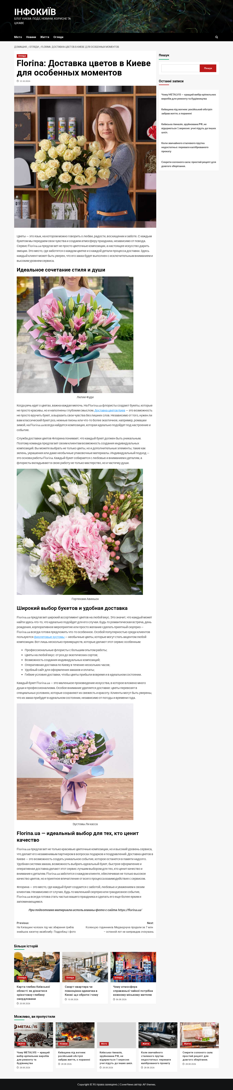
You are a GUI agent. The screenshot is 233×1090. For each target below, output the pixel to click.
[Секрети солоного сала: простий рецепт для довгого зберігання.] (199, 1035)
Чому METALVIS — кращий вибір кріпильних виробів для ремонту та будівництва (188, 96)
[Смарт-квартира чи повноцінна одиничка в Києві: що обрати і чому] (85, 967)
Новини (31, 37)
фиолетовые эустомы (49, 637)
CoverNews (127, 1084)
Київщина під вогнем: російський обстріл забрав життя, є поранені (186, 111)
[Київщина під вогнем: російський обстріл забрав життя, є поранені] (75, 1035)
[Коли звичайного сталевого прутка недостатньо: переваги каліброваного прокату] (158, 1035)
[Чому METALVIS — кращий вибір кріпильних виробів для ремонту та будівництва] (33, 1035)
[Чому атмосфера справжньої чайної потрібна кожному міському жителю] (133, 967)
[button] (217, 37)
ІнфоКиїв (35, 12)
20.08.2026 (25, 1003)
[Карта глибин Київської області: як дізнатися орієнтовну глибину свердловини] (37, 967)
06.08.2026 (121, 999)
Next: (120, 927)
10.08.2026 (73, 999)
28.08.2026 (25, 1067)
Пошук (164, 55)
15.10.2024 (25, 81)
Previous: (46, 927)
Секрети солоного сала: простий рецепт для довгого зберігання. (188, 164)
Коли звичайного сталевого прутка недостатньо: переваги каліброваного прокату (184, 147)
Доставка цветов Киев (109, 410)
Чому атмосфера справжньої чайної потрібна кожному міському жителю (133, 991)
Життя (44, 37)
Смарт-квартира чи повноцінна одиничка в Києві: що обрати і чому (81, 991)
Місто (18, 37)
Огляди (58, 37)
